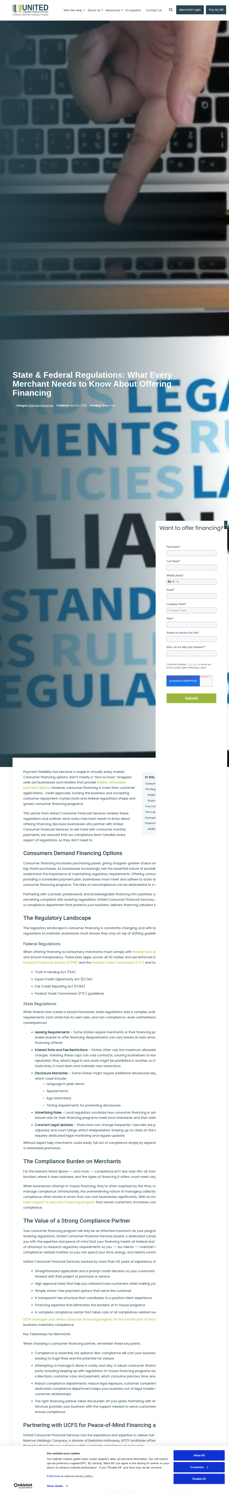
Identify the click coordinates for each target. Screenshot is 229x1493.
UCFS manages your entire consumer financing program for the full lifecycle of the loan (92, 1319)
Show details (55, 1485)
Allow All (199, 1455)
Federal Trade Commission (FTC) (118, 962)
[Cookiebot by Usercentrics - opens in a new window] (23, 1486)
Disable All (199, 1478)
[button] (171, 10)
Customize (197, 1466)
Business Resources (41, 405)
